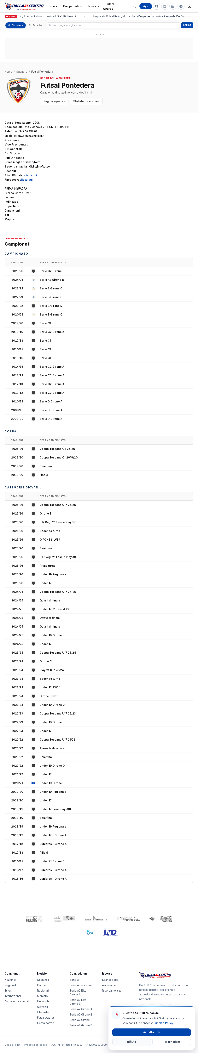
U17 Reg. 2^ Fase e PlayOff (58, 522)
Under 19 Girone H (52, 635)
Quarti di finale (50, 600)
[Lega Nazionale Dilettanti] (110, 932)
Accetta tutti (151, 1032)
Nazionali (10, 979)
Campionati (71, 6)
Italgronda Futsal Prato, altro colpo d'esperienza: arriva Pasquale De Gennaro (140, 16)
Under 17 (46, 583)
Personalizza (172, 1041)
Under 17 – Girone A (53, 835)
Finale (44, 474)
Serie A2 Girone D (81, 1025)
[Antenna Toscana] (160, 919)
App (145, 6)
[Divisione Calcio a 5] (86, 932)
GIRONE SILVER (50, 539)
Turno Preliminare (52, 748)
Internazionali (13, 996)
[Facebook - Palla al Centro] (156, 6)
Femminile (43, 1001)
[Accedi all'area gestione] (189, 6)
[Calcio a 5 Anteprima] (34, 919)
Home (53, 6)
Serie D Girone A (51, 401)
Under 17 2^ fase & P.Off (56, 609)
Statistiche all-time (86, 101)
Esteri (8, 990)
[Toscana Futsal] (128, 919)
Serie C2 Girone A (52, 331)
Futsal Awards (108, 6)
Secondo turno (50, 530)
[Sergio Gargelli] (95, 919)
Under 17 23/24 (50, 687)
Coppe (41, 985)
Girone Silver (49, 696)
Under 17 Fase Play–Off (55, 809)
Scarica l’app (110, 979)
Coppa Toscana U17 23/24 (58, 652)
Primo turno (47, 565)
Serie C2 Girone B (52, 271)
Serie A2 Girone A (81, 1009)
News (92, 6)
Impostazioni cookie (36, 1044)
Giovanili (42, 1006)
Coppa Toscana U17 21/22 (57, 739)
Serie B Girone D (51, 305)
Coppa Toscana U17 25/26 (58, 504)
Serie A (74, 979)
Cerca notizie (45, 1023)
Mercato (42, 996)
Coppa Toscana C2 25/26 (57, 448)
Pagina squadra (54, 101)
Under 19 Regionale (53, 574)
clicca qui (30, 175)
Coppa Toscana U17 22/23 (58, 713)
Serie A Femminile (81, 985)
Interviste (43, 1012)
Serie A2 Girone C (81, 1020)
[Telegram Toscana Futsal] (181, 6)
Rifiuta (131, 1041)
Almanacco (109, 985)
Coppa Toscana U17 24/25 (58, 591)
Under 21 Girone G (52, 861)
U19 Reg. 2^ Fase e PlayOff (58, 557)
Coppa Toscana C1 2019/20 (59, 457)
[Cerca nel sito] (134, 6)
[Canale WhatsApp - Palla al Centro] (172, 6)
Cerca (187, 25)
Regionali (10, 985)
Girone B (45, 513)
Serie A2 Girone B (52, 279)
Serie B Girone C (51, 288)
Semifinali (46, 466)
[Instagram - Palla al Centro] (164, 6)
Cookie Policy (12, 1044)
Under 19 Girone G (52, 704)
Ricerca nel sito (112, 990)
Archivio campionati (17, 1001)
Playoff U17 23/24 (52, 670)
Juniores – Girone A (53, 843)
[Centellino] (63, 919)
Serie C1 (45, 323)
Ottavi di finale (50, 617)
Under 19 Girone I (51, 783)
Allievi (44, 852)
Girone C (46, 661)
